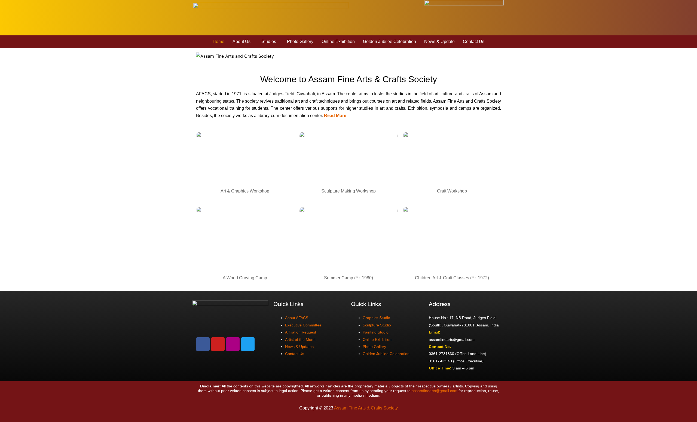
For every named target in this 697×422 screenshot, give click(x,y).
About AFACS (296, 318)
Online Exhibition (338, 41)
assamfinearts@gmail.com (434, 391)
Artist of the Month (301, 339)
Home (218, 41)
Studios (268, 41)
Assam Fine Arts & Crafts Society (366, 408)
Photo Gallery (300, 41)
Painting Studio (376, 332)
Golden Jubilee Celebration (389, 41)
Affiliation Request (300, 332)
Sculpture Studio (377, 325)
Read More (335, 115)
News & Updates (299, 346)
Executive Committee (303, 325)
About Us (241, 41)
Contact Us (473, 41)
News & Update (439, 41)
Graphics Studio (376, 318)
